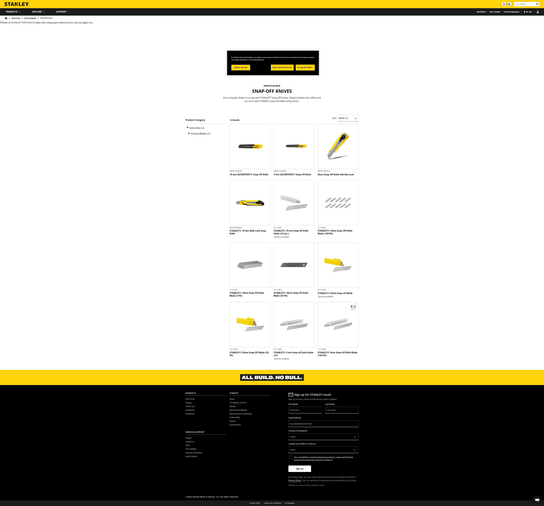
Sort (334, 118)
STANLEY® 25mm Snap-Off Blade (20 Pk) (249, 354)
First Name (293, 404)
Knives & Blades (30, 18)
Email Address (294, 418)
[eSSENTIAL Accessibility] (507, 4)
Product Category (195, 120)
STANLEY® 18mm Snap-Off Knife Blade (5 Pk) (247, 294)
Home (6, 18)
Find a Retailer (495, 12)
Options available (281, 237)
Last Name (330, 404)
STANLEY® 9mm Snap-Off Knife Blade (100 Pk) (337, 354)
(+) (189, 133)
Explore (37, 11)
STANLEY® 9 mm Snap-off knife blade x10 (293, 354)
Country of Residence (297, 431)
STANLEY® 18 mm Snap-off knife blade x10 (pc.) (291, 232)
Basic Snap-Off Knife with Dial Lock (336, 174)
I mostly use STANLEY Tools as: (302, 444)
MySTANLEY (481, 12)
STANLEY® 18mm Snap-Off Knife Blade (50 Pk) (291, 294)
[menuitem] (13, 12)
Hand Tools (15, 18)
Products (12, 11)
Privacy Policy (294, 480)
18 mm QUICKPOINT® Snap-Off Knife (249, 174)
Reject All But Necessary (282, 67)
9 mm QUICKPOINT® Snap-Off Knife (292, 174)
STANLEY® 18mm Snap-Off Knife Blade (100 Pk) (335, 232)
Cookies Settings (240, 67)
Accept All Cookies (305, 67)
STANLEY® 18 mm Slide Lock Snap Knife (248, 232)
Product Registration (511, 12)
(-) (187, 127)
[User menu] (538, 11)
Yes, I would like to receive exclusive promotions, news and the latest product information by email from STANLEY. (323, 458)
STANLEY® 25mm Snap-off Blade (335, 293)
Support (61, 11)
